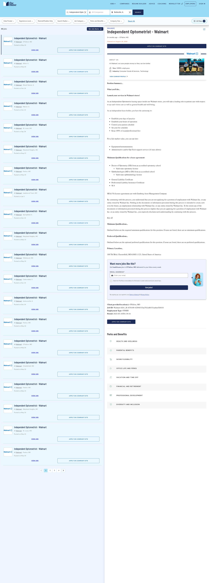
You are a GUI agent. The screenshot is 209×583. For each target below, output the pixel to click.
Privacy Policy (145, 295)
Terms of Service (134, 295)
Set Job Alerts (94, 29)
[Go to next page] (63, 470)
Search (138, 12)
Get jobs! (149, 287)
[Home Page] (10, 4)
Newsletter (174, 4)
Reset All (131, 21)
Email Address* (117, 272)
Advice (152, 4)
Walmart (19, 42)
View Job (34, 50)
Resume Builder (139, 4)
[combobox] (78, 12)
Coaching (162, 4)
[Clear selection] (85, 12)
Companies (124, 4)
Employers (190, 4)
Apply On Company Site (78, 50)
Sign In (202, 4)
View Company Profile (118, 76)
